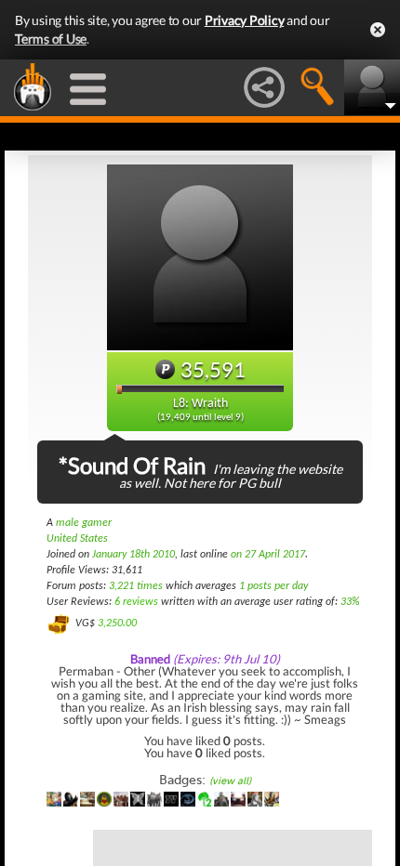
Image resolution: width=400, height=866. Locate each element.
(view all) (230, 781)
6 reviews (136, 602)
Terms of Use (51, 38)
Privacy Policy (245, 20)
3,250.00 (117, 623)
